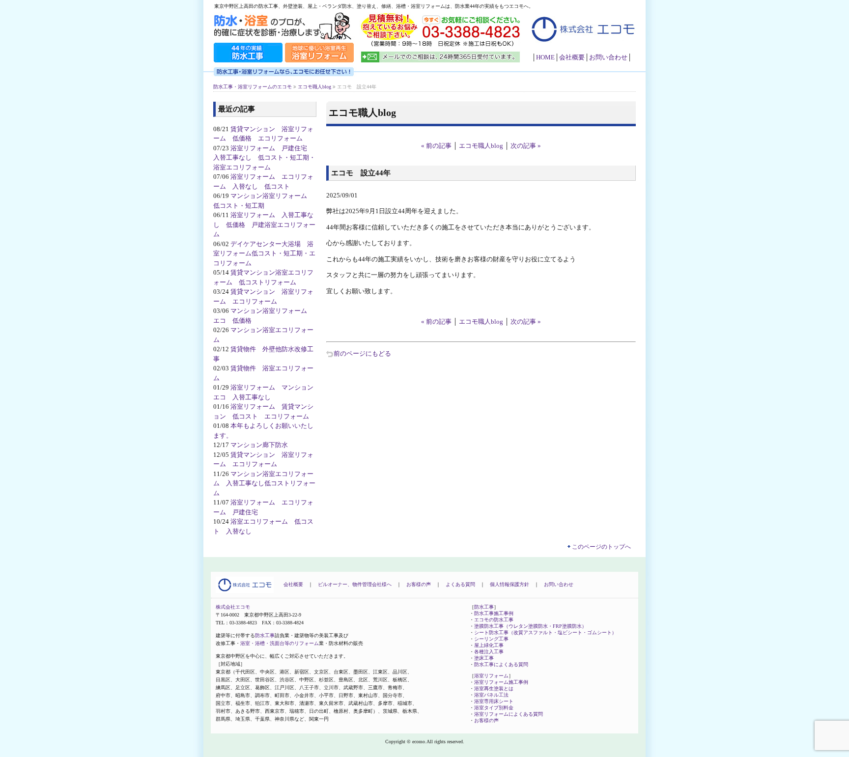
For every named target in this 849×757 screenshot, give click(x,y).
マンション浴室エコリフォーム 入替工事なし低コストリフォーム (264, 483)
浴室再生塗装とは (493, 688)
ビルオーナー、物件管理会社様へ (355, 584)
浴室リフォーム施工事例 (501, 682)
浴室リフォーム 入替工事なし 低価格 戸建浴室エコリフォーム (264, 224)
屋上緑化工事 (489, 645)
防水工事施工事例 (493, 613)
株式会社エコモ (233, 607)
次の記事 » (525, 145)
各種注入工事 (489, 651)
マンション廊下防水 (259, 445)
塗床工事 (484, 658)
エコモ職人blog (481, 145)
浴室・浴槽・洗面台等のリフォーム (279, 643)
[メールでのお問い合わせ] (441, 61)
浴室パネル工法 (491, 695)
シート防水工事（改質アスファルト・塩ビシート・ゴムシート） (545, 632)
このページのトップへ (601, 546)
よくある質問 (460, 584)
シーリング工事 (491, 639)
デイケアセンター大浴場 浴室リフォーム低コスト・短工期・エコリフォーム (264, 253)
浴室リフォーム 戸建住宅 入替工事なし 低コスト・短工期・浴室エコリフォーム (264, 157)
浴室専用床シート (493, 701)
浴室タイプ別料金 (493, 707)
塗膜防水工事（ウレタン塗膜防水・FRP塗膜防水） (530, 626)
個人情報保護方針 (509, 584)
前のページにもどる (362, 353)
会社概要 (572, 57)
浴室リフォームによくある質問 (508, 714)
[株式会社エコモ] (582, 47)
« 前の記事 (436, 145)
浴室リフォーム (491, 675)
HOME (545, 57)
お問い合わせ (608, 57)
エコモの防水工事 (493, 619)
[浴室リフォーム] (319, 61)
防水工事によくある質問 (501, 664)
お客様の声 (418, 584)
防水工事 (265, 635)
